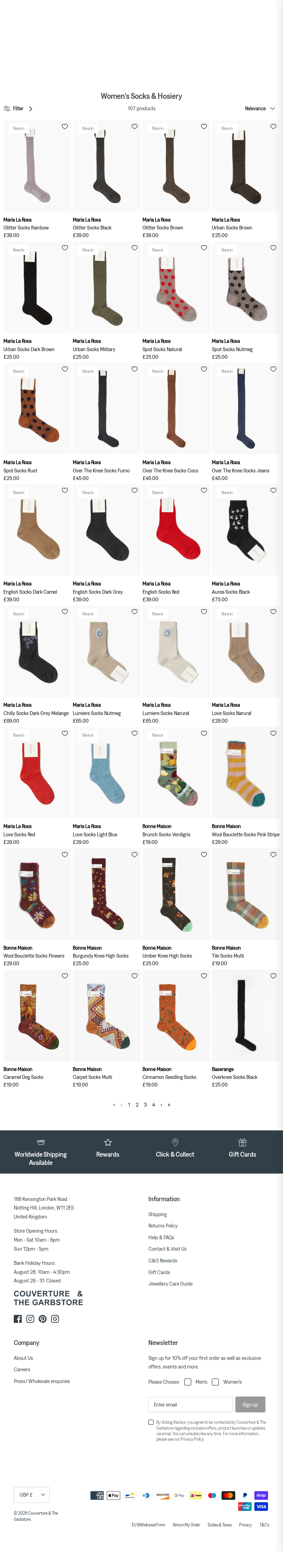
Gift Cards (159, 1272)
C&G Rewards (162, 1260)
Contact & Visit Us (167, 1248)
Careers (22, 1369)
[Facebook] (18, 1319)
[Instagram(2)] (55, 1319)
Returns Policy (163, 1225)
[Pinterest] (43, 1319)
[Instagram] (30, 1319)
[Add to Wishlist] (64, 126)
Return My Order (186, 1524)
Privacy (245, 1524)
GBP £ (26, 1495)
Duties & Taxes (220, 1524)
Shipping (157, 1214)
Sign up (250, 1404)
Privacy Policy (192, 1439)
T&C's (264, 1524)
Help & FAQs (161, 1237)
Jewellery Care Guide (170, 1283)
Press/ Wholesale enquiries (42, 1381)
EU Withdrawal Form (148, 1524)
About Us (23, 1358)
